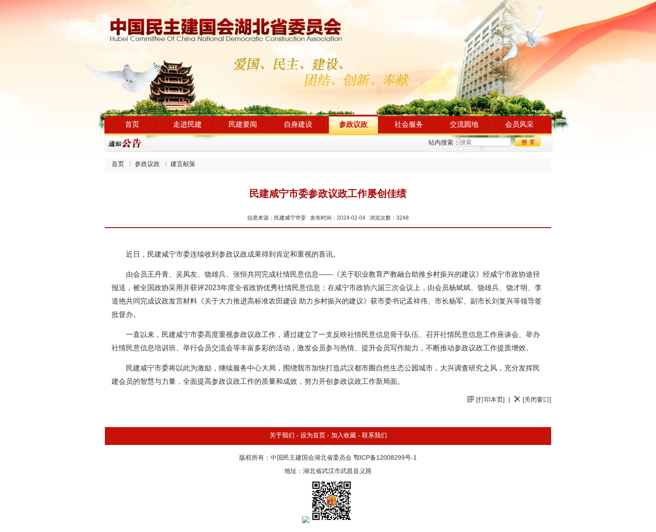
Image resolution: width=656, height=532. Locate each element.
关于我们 (282, 435)
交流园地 (464, 125)
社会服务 (408, 125)
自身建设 (298, 125)
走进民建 (187, 125)
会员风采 (519, 125)
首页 (132, 125)
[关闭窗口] (537, 400)
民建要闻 (242, 125)
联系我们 (374, 435)
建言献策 (182, 164)
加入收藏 (343, 435)
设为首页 (312, 435)
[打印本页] (490, 400)
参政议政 (353, 125)
